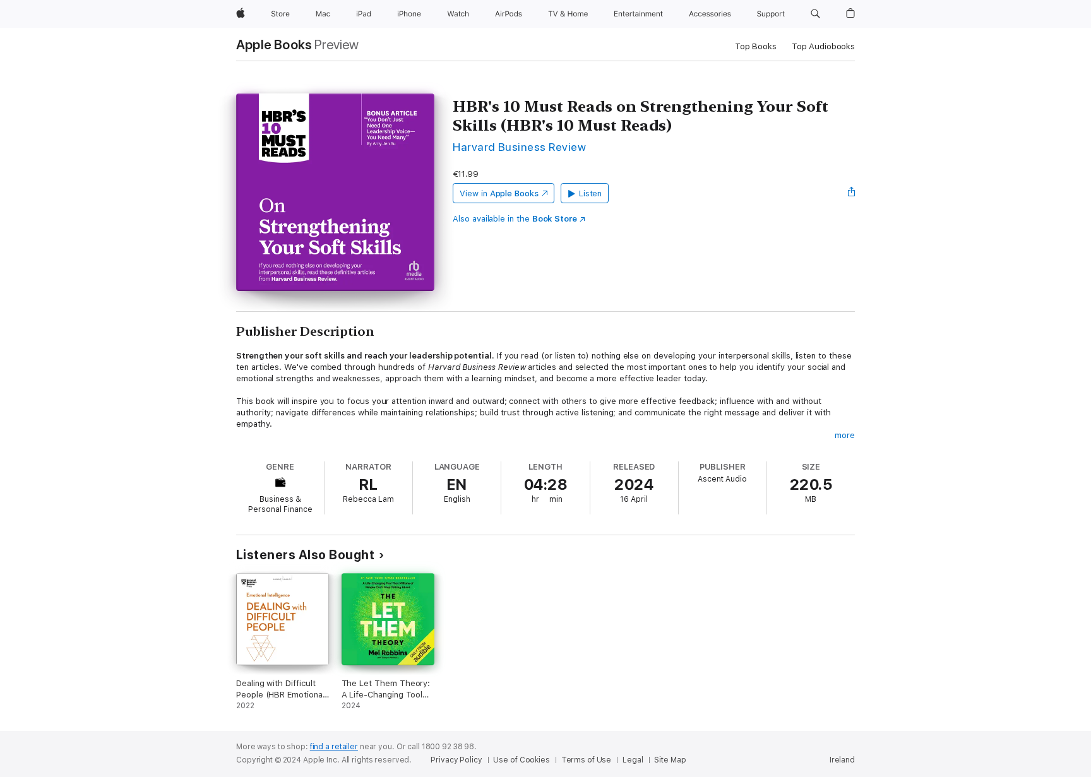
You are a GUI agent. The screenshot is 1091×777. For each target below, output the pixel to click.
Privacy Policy (456, 760)
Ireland (842, 760)
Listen (590, 193)
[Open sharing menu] (851, 193)
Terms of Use (586, 760)
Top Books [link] (756, 46)
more (845, 435)
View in (499, 193)
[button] (815, 14)
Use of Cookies (521, 760)
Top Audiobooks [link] (823, 46)
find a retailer (334, 746)
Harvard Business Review (519, 146)
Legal (633, 760)
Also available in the (515, 218)
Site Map (670, 760)
